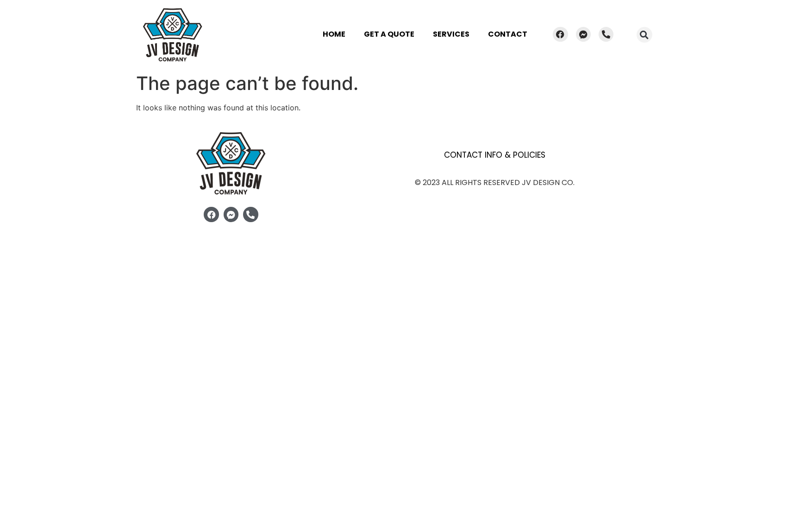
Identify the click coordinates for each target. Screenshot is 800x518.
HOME (334, 34)
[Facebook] (560, 34)
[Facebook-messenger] (583, 34)
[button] (644, 35)
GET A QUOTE (389, 34)
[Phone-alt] (606, 34)
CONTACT (507, 34)
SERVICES (451, 34)
